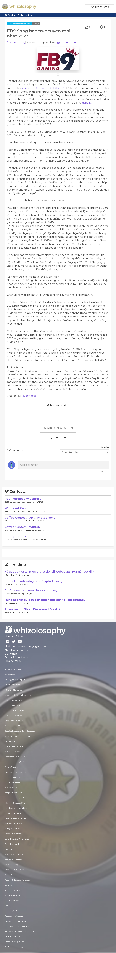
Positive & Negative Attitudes (17, 880)
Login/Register (99, 7)
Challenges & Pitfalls (13, 700)
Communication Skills (14, 710)
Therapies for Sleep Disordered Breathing (34, 609)
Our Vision (11, 653)
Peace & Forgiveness (13, 859)
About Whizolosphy (17, 650)
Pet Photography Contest (23, 498)
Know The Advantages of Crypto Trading (34, 581)
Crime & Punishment (14, 715)
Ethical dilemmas (12, 751)
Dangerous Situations (14, 721)
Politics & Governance (14, 875)
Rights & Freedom (12, 885)
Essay (36, 24)
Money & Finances (12, 828)
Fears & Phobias (11, 767)
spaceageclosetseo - (13, 593)
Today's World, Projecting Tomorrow (20, 931)
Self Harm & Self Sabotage (16, 890)
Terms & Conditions (16, 657)
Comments (68, 42)
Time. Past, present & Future (17, 926)
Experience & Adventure (15, 757)
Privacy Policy (13, 661)
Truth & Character (12, 936)
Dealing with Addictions (15, 726)
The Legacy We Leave (14, 916)
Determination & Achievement (18, 736)
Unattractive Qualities (14, 941)
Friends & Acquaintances (15, 772)
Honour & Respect (12, 782)
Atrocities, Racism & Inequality (18, 695)
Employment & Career (14, 746)
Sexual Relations (12, 900)
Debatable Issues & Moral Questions (20, 731)
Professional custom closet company (31, 590)
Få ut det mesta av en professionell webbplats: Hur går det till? (49, 571)
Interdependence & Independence (19, 808)
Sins (6, 905)
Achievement (10, 674)
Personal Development (14, 870)
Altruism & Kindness (13, 690)
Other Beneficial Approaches (17, 839)
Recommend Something (58, 427)
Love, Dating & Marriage (15, 818)
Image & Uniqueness (13, 792)
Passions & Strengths (14, 854)
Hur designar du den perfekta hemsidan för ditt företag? (45, 600)
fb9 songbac (14, 42)
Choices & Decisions (13, 705)
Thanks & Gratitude (13, 911)
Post (104, 471)
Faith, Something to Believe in (18, 762)
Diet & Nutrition (11, 741)
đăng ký (87, 102)
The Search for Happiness (19, 24)
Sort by (105, 447)
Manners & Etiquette (13, 823)
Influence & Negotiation (15, 803)
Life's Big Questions (13, 813)
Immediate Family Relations (17, 798)
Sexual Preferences (13, 895)
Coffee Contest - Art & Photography (30, 517)
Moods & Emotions (13, 834)
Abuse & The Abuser (13, 669)
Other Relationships (13, 844)
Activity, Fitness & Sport (15, 679)
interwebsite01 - (12, 575)
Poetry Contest (15, 536)
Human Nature (11, 787)
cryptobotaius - (12, 584)
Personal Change (12, 864)
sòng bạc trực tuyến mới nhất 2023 (42, 88)
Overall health (11, 849)
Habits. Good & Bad (13, 777)
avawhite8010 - (12, 612)
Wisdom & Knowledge (14, 947)
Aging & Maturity (12, 685)
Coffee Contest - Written (22, 527)
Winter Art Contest (18, 508)
